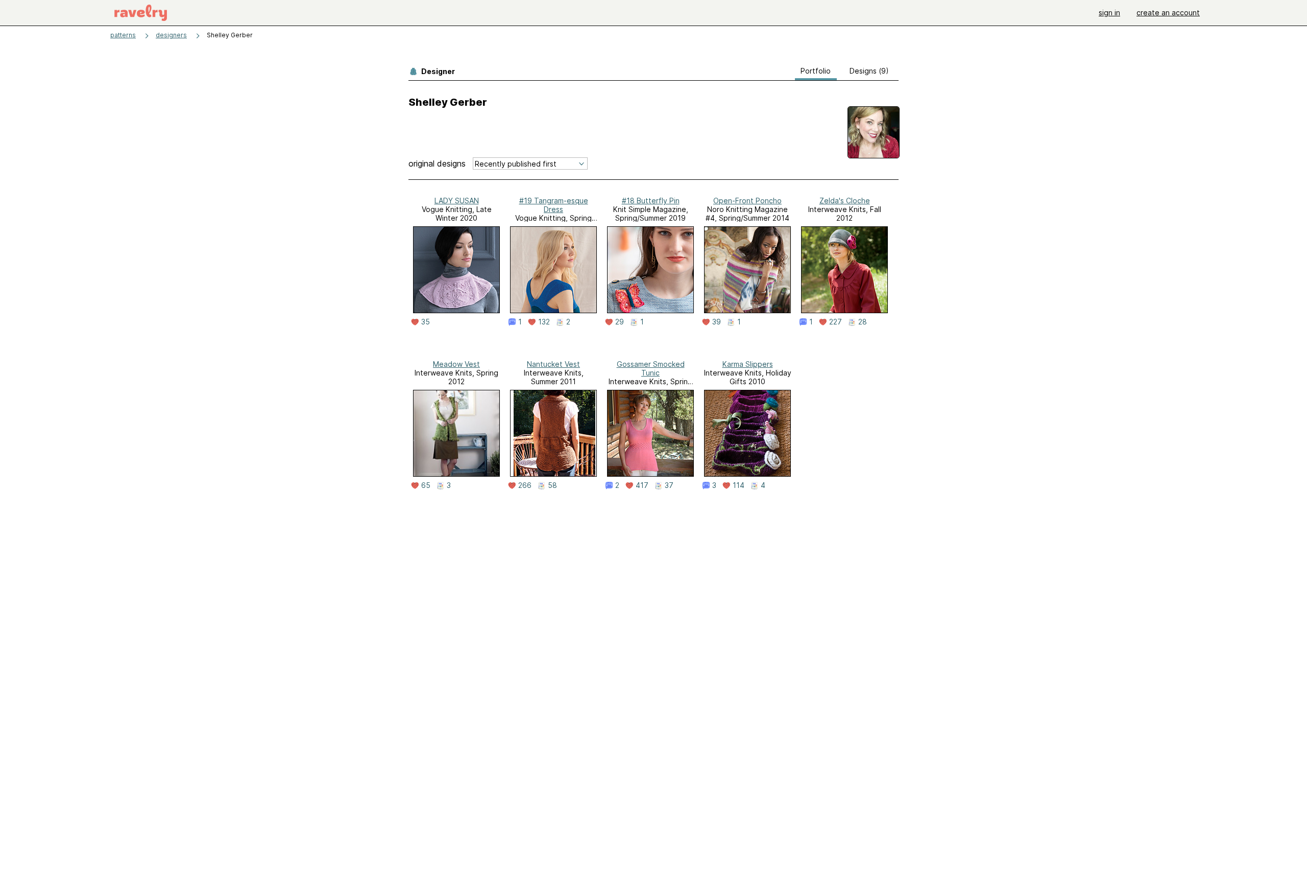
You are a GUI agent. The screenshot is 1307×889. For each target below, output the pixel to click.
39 (716, 322)
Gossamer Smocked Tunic (651, 368)
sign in (1109, 12)
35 (425, 322)
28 (862, 322)
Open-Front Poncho (747, 200)
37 (669, 485)
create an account (1168, 12)
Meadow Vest (456, 364)
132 (544, 322)
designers (171, 35)
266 (524, 485)
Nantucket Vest (553, 364)
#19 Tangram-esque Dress (553, 205)
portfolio (816, 70)
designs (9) (869, 70)
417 (642, 485)
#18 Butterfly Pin (651, 200)
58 (552, 485)
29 (619, 322)
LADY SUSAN (456, 200)
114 (738, 485)
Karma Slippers (747, 364)
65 (425, 485)
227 (835, 322)
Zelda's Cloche (844, 200)
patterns (123, 35)
